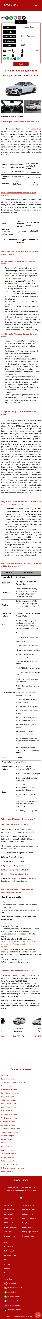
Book (21, 64)
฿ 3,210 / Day (32, 1036)
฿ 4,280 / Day (11, 1036)
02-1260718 (11, 1283)
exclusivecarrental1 (14, 1296)
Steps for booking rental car (13, 454)
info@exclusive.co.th (14, 1288)
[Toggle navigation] (36, 5)
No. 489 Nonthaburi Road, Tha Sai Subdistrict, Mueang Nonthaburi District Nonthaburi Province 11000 (19, 839)
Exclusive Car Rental (14, 1301)
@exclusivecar (12, 1292)
